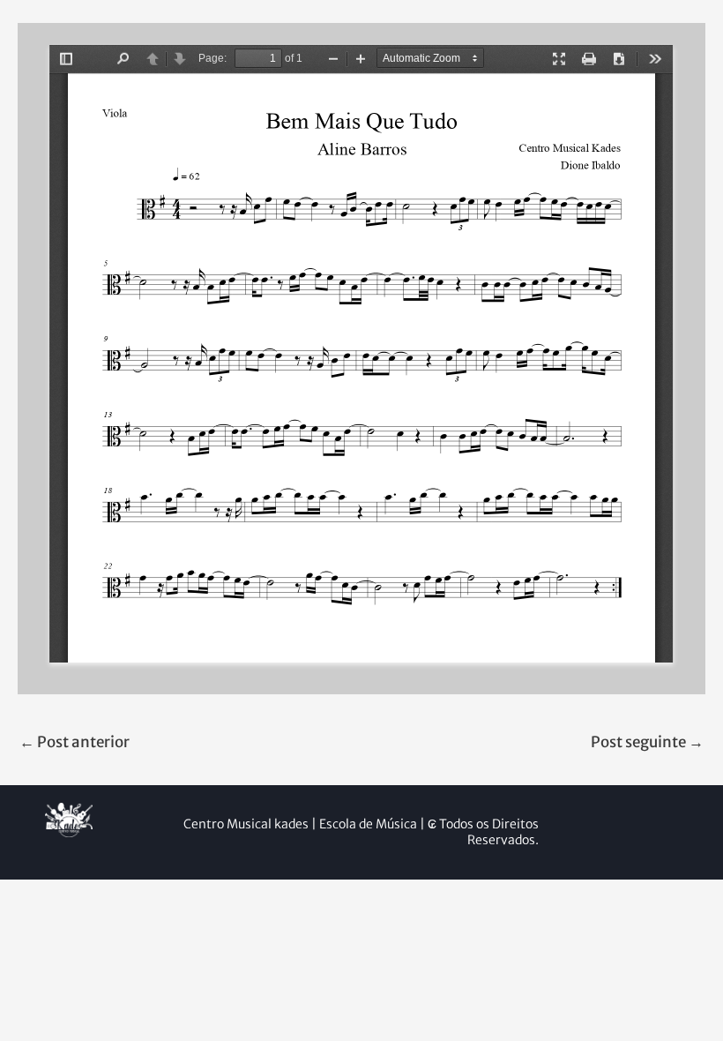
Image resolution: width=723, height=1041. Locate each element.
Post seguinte (647, 742)
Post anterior (74, 742)
